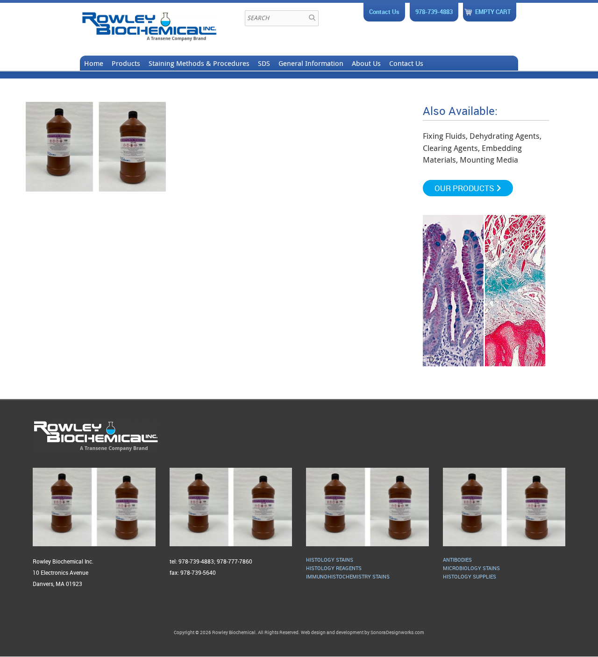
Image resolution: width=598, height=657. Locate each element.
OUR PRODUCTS (465, 188)
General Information (310, 63)
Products (126, 63)
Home (93, 63)
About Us (366, 63)
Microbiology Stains (471, 567)
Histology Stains (329, 559)
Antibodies (457, 559)
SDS (264, 63)
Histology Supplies (469, 576)
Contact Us (384, 11)
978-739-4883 (434, 11)
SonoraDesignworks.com (397, 632)
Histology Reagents (334, 567)
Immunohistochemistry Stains (348, 576)
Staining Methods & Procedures (199, 63)
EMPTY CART (493, 11)
